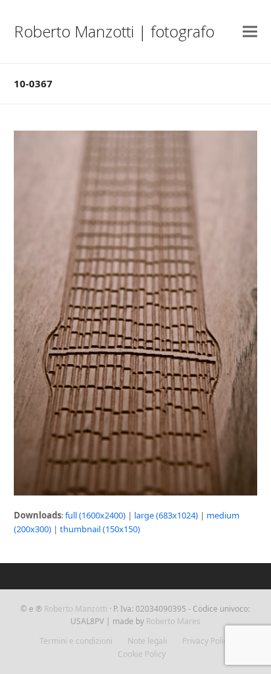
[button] (250, 31)
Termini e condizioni (75, 640)
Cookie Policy (142, 654)
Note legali (147, 640)
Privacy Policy (207, 640)
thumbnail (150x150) (100, 529)
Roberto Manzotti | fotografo (114, 31)
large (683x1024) (166, 515)
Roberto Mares (173, 621)
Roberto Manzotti (75, 608)
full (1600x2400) (95, 515)
